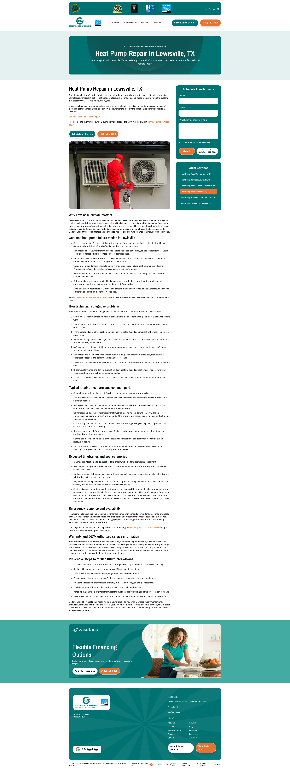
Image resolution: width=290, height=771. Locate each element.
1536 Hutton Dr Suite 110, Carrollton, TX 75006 (187, 702)
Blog (191, 727)
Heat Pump (134, 46)
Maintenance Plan (175, 730)
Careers (171, 738)
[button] (117, 23)
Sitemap (218, 764)
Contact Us (172, 727)
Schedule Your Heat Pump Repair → (85, 117)
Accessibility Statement (201, 764)
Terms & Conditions (201, 142)
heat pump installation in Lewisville (144, 527)
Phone (182, 107)
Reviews (171, 734)
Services (192, 723)
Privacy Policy (173, 764)
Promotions (193, 734)
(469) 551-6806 (174, 712)
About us (157, 23)
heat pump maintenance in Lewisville (94, 297)
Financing (193, 730)
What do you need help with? (193, 120)
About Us (171, 723)
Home (126, 46)
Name (182, 95)
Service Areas (194, 738)
